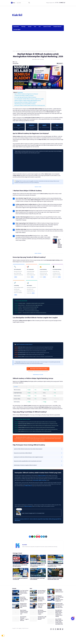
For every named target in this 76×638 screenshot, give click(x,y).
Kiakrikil (17, 15)
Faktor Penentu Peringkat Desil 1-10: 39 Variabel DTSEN (33, 513)
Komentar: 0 (60, 63)
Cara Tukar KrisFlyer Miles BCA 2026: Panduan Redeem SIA (24, 592)
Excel (35, 26)
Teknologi (23, 26)
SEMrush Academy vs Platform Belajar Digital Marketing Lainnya (28, 100)
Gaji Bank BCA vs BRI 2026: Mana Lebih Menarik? (42, 618)
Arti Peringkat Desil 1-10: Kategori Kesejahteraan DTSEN (54, 565)
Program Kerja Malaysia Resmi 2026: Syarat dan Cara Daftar (41, 599)
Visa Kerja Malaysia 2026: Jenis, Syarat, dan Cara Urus (42, 592)
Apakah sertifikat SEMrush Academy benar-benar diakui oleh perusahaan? (28, 449)
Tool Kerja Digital (16, 29)
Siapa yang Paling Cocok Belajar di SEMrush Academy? (26, 102)
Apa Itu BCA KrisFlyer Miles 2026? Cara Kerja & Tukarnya (24, 599)
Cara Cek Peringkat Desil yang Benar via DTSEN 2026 (20, 578)
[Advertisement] (43, 15)
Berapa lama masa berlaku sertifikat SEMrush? (23, 453)
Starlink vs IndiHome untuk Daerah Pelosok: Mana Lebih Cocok (55, 578)
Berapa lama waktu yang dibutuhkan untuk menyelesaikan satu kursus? (27, 461)
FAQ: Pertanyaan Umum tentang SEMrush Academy (25, 104)
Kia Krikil (24, 545)
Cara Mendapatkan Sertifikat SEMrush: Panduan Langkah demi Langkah (29, 99)
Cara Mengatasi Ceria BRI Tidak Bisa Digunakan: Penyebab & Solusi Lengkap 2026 (59, 598)
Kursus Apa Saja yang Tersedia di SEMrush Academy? (25, 97)
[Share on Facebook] (30, 537)
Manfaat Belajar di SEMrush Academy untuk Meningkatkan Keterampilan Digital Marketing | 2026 (38, 55)
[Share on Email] (37, 537)
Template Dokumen (57, 26)
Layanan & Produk (47, 26)
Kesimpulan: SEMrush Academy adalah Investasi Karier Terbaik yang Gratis (30, 105)
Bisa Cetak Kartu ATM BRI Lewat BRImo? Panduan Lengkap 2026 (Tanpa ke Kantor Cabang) (58, 613)
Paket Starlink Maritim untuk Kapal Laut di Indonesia (37, 578)
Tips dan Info (16, 26)
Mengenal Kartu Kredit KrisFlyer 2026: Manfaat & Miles (23, 605)
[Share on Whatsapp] (34, 537)
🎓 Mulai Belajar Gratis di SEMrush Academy (38, 368)
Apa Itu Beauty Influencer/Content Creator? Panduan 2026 (24, 612)
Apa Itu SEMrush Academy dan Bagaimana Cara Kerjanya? (26, 94)
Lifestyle (29, 26)
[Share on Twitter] (32, 537)
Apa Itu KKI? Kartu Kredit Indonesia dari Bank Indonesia (60, 243)
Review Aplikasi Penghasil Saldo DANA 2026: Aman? (59, 591)
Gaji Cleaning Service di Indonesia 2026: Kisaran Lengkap (42, 612)
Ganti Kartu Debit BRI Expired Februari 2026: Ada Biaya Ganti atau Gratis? (59, 605)
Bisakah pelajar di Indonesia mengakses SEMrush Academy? (25, 465)
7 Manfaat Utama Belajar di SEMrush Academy (24, 95)
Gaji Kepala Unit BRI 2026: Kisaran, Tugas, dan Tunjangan (42, 605)
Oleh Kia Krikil (15, 63)
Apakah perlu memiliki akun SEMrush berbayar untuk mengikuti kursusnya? (28, 457)
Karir (40, 26)
